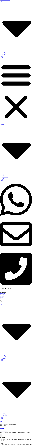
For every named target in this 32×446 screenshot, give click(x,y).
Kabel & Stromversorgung (5, 54)
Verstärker (3, 174)
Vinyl (3, 175)
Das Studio (2, 57)
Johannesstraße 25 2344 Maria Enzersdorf (2, 295)
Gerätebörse (2, 179)
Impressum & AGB (3, 428)
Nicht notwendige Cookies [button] (2, 443)
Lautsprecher (3, 52)
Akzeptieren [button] (8, 433)
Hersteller (2, 56)
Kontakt (2, 180)
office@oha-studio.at (2, 296)
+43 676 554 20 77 (2, 297)
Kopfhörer (3, 176)
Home (1, 1)
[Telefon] (16, 286)
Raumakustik (3, 178)
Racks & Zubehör (4, 358)
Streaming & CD (4, 53)
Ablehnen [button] (6, 433)
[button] (16, 91)
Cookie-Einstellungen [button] (2, 433)
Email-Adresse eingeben (2, 425)
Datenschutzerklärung (3, 431)
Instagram (1, 421)
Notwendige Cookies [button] (2, 440)
